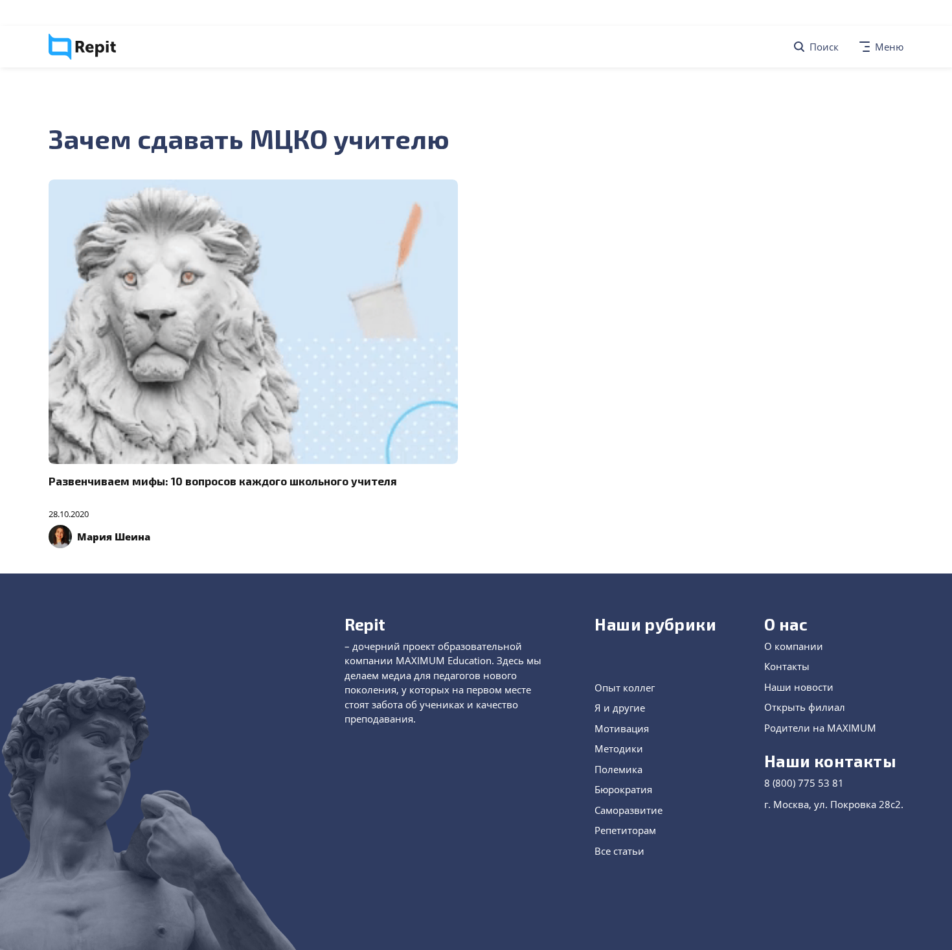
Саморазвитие (629, 810)
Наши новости (798, 686)
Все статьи (619, 850)
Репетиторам (625, 830)
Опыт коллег (625, 687)
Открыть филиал (804, 707)
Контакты (787, 666)
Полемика (618, 769)
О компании (793, 646)
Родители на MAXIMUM (820, 727)
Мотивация (622, 728)
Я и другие (620, 707)
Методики (619, 748)
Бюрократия (623, 789)
